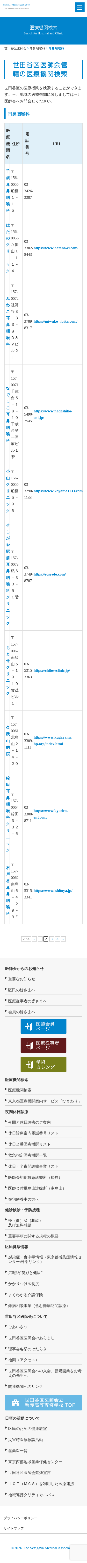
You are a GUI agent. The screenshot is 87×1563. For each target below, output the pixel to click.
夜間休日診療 (16, 1112)
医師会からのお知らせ (24, 969)
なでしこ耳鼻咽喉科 (8, 414)
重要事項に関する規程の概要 (33, 1236)
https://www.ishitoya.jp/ (53, 891)
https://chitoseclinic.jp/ (52, 670)
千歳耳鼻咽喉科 (8, 190)
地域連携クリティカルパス (31, 1495)
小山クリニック (8, 490)
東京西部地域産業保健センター (35, 1462)
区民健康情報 (16, 1247)
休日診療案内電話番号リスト (33, 1133)
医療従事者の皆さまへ (27, 1001)
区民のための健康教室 (27, 1429)
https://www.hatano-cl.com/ (56, 248)
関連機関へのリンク (25, 1386)
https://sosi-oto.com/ (50, 574)
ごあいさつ (18, 1327)
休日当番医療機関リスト (29, 1144)
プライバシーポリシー (20, 1518)
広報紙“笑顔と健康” (25, 1273)
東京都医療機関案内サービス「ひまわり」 (45, 1101)
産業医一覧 (18, 1451)
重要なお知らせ (21, 979)
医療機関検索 (16, 1080)
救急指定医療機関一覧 (27, 1155)
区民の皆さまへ (21, 990)
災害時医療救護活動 (25, 1440)
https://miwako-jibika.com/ (55, 321)
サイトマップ (14, 1528)
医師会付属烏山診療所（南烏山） (37, 1188)
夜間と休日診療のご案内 (29, 1122)
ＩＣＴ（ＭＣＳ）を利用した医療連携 (41, 1484)
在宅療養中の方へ (23, 1199)
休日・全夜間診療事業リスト (33, 1166)
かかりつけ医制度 (23, 1284)
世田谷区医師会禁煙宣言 (29, 1473)
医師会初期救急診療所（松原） (35, 1177)
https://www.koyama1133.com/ (59, 491)
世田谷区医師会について (26, 1316)
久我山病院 (8, 740)
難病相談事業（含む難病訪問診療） (39, 1306)
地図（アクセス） (23, 1360)
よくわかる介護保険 (25, 1295)
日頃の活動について (22, 1418)
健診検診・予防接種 (22, 1210)
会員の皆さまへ (21, 1012)
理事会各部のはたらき (27, 1349)
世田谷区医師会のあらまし (31, 1338)
